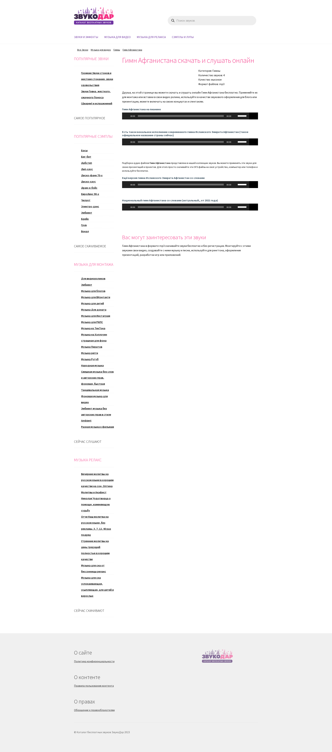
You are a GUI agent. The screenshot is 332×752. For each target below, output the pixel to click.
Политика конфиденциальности (94, 661)
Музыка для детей (92, 303)
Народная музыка (92, 365)
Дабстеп (86, 163)
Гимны (116, 49)
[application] (185, 116)
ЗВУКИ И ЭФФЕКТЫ (86, 37)
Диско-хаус (88, 181)
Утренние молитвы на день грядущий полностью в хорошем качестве (95, 550)
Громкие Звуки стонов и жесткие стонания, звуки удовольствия (97, 79)
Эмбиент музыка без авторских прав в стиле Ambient (96, 414)
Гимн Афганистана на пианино (141, 109)
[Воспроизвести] (126, 116)
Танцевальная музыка (95, 390)
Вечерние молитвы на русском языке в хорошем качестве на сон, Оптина (97, 480)
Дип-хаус (87, 169)
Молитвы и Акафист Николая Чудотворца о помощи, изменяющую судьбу (96, 501)
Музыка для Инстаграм (95, 315)
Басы (84, 150)
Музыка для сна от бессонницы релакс (93, 568)
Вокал (85, 231)
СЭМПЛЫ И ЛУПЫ (183, 37)
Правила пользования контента (94, 685)
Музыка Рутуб (90, 359)
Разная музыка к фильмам (97, 426)
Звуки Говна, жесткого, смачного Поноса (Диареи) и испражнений (96, 97)
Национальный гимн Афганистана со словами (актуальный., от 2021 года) (170, 200)
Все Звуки (82, 49)
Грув (84, 225)
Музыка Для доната (93, 309)
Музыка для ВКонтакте (95, 297)
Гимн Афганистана (132, 49)
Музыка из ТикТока (93, 328)
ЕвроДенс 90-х (90, 194)
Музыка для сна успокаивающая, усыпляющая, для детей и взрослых (97, 586)
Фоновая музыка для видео (94, 399)
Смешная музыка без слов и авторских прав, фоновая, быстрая (97, 377)
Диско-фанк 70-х (92, 175)
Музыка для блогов (93, 291)
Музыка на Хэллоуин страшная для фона (94, 337)
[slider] (242, 116)
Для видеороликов (93, 278)
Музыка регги (89, 353)
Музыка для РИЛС (92, 322)
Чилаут (85, 200)
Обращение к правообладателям (94, 710)
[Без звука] (235, 116)
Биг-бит (86, 156)
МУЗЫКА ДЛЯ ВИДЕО (117, 37)
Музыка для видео (101, 49)
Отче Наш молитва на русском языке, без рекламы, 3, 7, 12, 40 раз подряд (96, 525)
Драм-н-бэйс (89, 187)
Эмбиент (86, 212)
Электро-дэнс (90, 206)
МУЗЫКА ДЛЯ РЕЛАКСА (151, 37)
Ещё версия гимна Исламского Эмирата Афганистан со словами (163, 178)
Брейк (85, 219)
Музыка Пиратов (91, 346)
